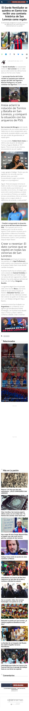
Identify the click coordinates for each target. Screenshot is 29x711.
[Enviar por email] (27, 54)
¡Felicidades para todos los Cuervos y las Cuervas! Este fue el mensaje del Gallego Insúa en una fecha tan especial (14, 667)
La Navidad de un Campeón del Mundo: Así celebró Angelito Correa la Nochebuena (14, 645)
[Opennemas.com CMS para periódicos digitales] (15, 702)
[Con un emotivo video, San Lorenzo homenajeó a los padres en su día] (14, 590)
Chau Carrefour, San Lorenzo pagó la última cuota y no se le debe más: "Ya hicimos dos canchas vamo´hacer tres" (13, 514)
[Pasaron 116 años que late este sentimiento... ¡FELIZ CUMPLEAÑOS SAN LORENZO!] (14, 480)
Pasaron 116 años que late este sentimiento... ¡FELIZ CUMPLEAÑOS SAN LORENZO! (14, 491)
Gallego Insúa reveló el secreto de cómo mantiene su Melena (14, 558)
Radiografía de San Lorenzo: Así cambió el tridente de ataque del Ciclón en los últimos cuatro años (14, 383)
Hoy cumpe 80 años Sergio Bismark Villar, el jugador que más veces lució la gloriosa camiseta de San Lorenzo (14, 536)
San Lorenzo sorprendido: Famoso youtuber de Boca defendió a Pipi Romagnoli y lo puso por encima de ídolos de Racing (13, 370)
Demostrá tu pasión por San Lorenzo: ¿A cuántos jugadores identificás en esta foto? (14, 622)
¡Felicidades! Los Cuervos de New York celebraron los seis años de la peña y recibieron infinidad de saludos (13, 579)
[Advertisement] (14, 420)
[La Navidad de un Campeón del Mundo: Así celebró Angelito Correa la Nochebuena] (14, 633)
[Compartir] (2, 54)
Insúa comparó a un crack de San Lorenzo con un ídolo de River (13, 355)
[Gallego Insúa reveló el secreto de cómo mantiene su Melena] (14, 547)
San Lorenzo (6, 336)
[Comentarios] (27, 58)
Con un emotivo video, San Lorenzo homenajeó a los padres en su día (12, 601)
